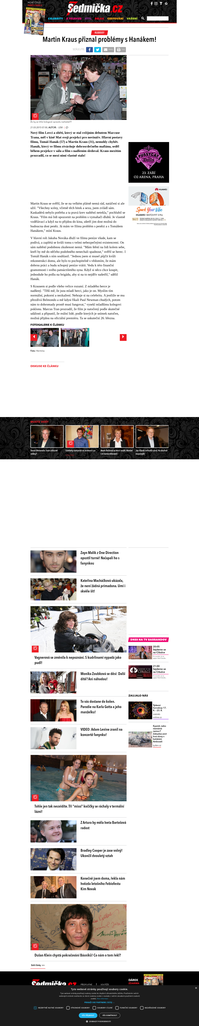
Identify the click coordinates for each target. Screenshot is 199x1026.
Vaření (132, 18)
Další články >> (38, 965)
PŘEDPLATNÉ (86, 985)
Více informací (102, 998)
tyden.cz (157, 745)
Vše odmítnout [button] (109, 1015)
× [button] (196, 988)
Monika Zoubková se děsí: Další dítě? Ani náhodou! (103, 676)
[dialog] (99, 1005)
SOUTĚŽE (105, 985)
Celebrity (55, 18)
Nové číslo (35, 4)
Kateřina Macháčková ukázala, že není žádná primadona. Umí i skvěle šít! (103, 586)
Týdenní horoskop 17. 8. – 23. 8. (159, 708)
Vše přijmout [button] (88, 1015)
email (110, 49)
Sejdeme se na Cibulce (159, 650)
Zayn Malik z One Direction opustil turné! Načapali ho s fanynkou (100, 558)
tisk (123, 49)
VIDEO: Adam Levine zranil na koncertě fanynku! (101, 732)
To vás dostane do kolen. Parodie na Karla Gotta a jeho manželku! (101, 707)
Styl (88, 18)
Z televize (73, 18)
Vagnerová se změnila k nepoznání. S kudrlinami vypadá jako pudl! (78, 660)
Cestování (115, 18)
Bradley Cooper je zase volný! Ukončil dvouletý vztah (102, 853)
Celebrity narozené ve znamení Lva (80, 451)
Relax (99, 18)
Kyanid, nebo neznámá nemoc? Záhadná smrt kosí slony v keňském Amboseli (160, 734)
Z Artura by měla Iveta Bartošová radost (103, 825)
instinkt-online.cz (157, 715)
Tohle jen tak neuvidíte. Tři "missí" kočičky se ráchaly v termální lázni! (79, 809)
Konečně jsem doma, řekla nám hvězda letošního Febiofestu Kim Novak (103, 884)
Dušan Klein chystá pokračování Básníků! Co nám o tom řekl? (78, 955)
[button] (99, 1002)
